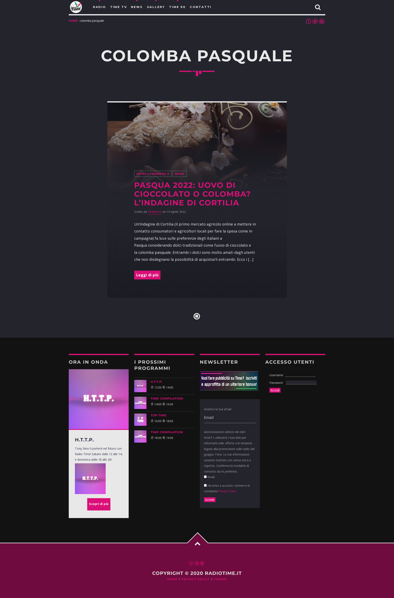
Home (73, 21)
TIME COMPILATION (167, 398)
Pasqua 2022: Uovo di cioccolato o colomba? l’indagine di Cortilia (192, 194)
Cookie (220, 579)
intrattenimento (153, 174)
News (180, 174)
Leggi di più (147, 274)
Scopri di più (99, 504)
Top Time (158, 415)
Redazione (155, 212)
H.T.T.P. (156, 382)
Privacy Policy (227, 491)
